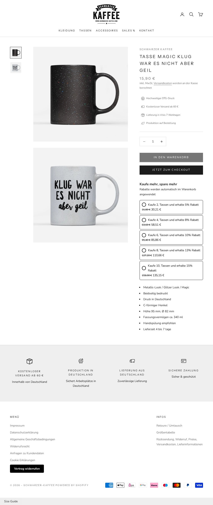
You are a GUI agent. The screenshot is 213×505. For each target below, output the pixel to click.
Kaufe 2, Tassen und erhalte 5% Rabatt (173, 205)
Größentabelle (165, 432)
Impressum (17, 426)
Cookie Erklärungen (22, 460)
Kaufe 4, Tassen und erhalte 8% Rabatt (173, 220)
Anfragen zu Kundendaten (27, 453)
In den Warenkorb (171, 157)
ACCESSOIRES (107, 30)
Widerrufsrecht (20, 446)
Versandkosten (163, 83)
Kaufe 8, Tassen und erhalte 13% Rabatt (174, 250)
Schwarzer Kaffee (156, 49)
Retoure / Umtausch (169, 426)
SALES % (128, 30)
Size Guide (11, 501)
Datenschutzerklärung (24, 432)
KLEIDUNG (67, 30)
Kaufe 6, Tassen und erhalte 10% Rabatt (174, 235)
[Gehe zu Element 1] (16, 52)
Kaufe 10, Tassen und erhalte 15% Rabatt (170, 268)
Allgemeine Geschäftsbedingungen (32, 439)
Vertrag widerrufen (27, 469)
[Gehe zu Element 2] (16, 67)
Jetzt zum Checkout (171, 170)
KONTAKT (146, 30)
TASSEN (85, 30)
